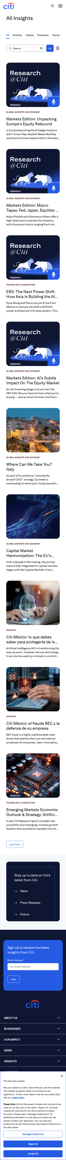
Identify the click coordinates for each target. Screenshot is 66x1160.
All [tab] (7, 35)
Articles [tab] (17, 35)
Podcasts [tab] (43, 35)
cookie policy (18, 1097)
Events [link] (24, 914)
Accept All (33, 1153)
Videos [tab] (30, 35)
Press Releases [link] (30, 902)
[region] (33, 1115)
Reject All (33, 1144)
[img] (52, 5)
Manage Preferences (33, 1134)
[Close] (62, 1076)
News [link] (24, 891)
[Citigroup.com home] (33, 1004)
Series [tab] (56, 35)
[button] (41, 48)
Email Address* (15, 960)
